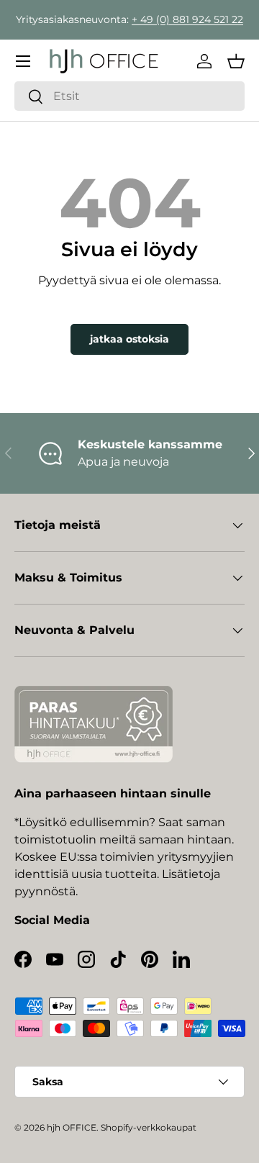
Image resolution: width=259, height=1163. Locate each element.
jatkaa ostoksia (129, 338)
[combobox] (129, 96)
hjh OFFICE (71, 1127)
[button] (236, 61)
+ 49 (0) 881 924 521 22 (187, 19)
